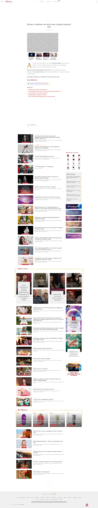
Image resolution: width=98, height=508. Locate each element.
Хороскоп (49, 1)
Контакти (60, 499)
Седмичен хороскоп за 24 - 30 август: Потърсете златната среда (73, 195)
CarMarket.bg (75, 497)
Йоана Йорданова (74, 305)
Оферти (24, 410)
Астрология (49, 21)
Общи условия (21, 504)
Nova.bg (32, 497)
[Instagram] (55, 494)
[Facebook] (52, 494)
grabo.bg (36, 165)
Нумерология (57, 1)
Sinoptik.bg (47, 497)
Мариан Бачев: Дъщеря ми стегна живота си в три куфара (73, 182)
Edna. (8, 1)
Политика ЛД (41, 499)
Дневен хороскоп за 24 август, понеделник (72, 199)
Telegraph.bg (60, 497)
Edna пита (23, 268)
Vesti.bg (28, 497)
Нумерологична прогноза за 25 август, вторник (73, 191)
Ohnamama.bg (22, 497)
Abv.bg (18, 497)
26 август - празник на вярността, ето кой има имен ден (73, 186)
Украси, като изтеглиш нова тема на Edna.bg (73, 374)
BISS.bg (80, 497)
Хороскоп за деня (72, 152)
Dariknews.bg (37, 497)
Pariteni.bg (69, 497)
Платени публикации (54, 499)
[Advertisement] (42, 110)
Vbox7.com (42, 497)
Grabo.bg (64, 497)
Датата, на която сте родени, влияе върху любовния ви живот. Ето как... (73, 177)
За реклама (47, 499)
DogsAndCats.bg (53, 497)
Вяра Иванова (33, 124)
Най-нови (41, 1)
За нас (37, 499)
